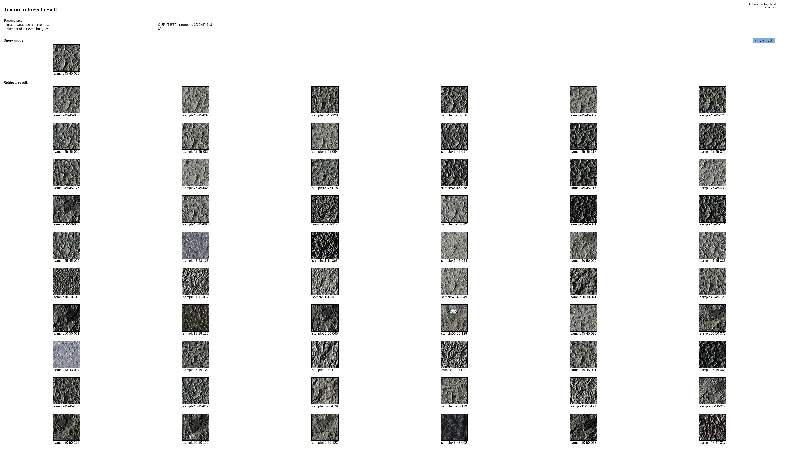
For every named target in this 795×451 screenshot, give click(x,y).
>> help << (769, 7)
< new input (763, 40)
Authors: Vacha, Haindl (762, 4)
